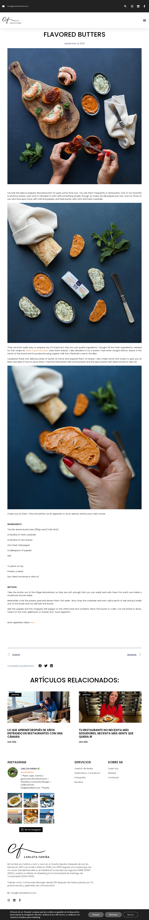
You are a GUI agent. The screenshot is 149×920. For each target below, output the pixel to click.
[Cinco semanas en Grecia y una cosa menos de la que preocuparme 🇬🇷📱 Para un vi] (47, 800)
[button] (125, 6)
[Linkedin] (14, 900)
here (32, 622)
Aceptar (96, 914)
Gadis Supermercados (37, 350)
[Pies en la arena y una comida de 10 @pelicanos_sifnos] (15, 800)
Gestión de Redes (83, 768)
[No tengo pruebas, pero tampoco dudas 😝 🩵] (15, 816)
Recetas (78, 782)
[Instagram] (8, 900)
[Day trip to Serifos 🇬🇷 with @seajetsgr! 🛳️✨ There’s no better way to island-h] (47, 816)
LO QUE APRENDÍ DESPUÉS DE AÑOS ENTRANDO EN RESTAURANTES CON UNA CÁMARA (35, 733)
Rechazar (113, 914)
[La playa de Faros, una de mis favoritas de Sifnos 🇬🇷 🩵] (31, 800)
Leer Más (11, 742)
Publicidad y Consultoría (87, 773)
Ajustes (130, 914)
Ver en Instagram (32, 829)
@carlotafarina (27, 772)
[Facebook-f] (19, 900)
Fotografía (80, 777)
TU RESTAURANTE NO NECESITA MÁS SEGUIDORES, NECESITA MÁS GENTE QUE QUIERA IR (106, 733)
